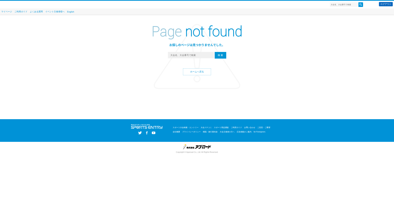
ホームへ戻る (197, 71)
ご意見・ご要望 (263, 127)
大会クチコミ (206, 127)
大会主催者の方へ (227, 132)
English (70, 11)
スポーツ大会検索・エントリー (186, 127)
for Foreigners (259, 132)
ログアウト (385, 4)
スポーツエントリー (20, 4)
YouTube (153, 132)
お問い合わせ (249, 127)
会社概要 (176, 132)
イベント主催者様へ (55, 11)
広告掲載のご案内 (244, 132)
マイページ (6, 11)
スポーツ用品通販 (221, 127)
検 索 (220, 55)
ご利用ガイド (20, 11)
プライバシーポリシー (191, 132)
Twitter (140, 132)
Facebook (146, 132)
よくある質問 (36, 11)
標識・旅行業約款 (210, 132)
